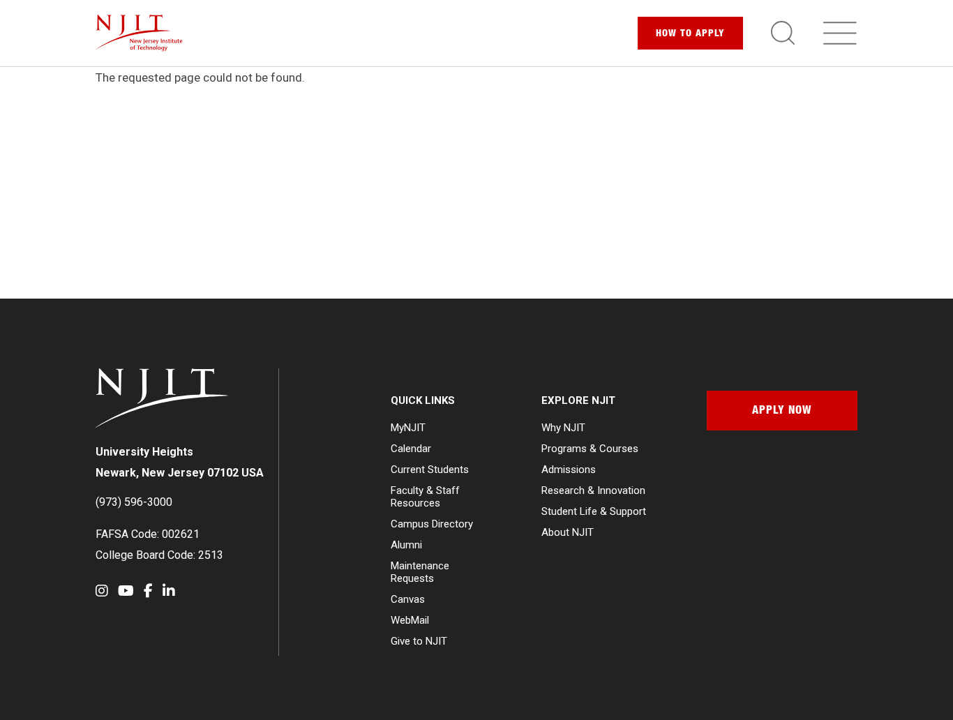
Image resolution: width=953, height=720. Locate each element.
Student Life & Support (593, 511)
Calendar (411, 448)
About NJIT (567, 532)
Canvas (408, 599)
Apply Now (781, 411)
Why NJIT (563, 427)
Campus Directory (432, 524)
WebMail (410, 620)
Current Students (430, 469)
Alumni (406, 545)
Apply (690, 34)
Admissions (568, 469)
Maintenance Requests (420, 572)
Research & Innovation (593, 490)
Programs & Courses (589, 448)
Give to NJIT (419, 641)
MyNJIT (408, 427)
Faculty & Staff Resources (425, 496)
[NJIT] (139, 33)
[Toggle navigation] (840, 32)
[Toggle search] (782, 32)
